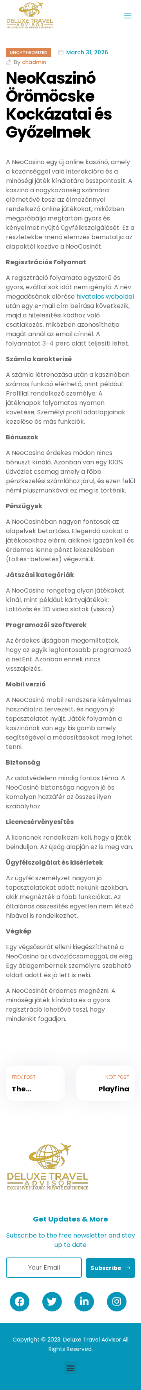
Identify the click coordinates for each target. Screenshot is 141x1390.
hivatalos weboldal (105, 296)
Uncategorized (28, 52)
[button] (70, 1367)
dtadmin (34, 62)
